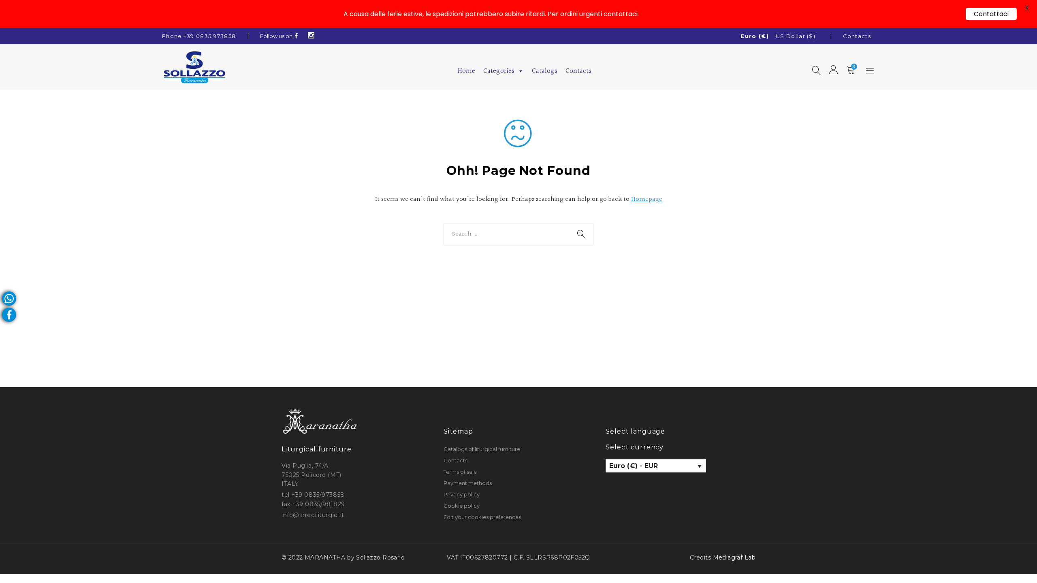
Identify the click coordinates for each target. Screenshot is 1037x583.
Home (466, 71)
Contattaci (991, 14)
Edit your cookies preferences (482, 517)
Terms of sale (460, 471)
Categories (498, 71)
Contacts (857, 36)
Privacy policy (462, 494)
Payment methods (468, 483)
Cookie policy (462, 505)
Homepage (646, 199)
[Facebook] (296, 36)
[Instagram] (311, 36)
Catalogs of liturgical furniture (482, 449)
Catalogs (544, 71)
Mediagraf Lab (734, 557)
